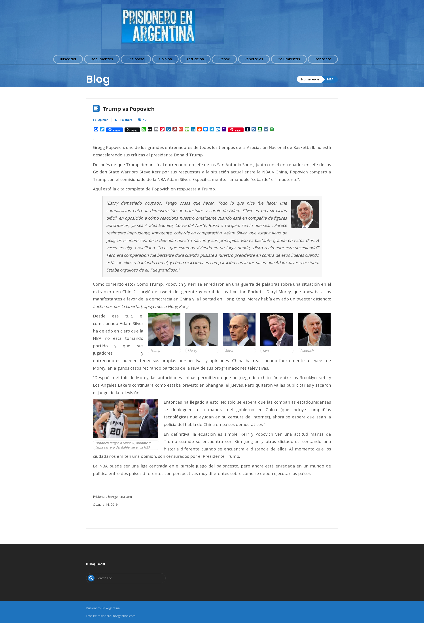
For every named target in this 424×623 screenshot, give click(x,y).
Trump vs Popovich (129, 109)
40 (144, 120)
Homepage (310, 79)
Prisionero (125, 120)
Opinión (103, 120)
